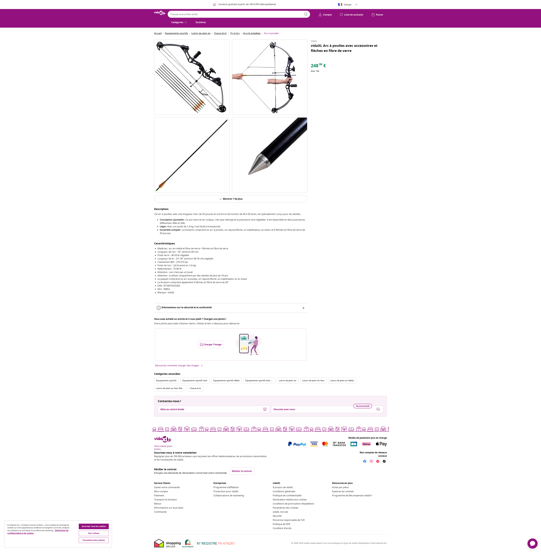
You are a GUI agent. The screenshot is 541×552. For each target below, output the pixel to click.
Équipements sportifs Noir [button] (194, 380)
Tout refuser (94, 533)
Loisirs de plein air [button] (287, 380)
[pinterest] (377, 461)
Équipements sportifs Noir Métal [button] (260, 380)
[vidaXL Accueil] (159, 13)
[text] (318, 66)
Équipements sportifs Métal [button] (226, 380)
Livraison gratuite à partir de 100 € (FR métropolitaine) (247, 4)
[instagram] (371, 461)
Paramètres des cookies (285, 507)
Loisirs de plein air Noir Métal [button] (170, 388)
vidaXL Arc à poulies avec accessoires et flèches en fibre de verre (344, 48)
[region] (58, 534)
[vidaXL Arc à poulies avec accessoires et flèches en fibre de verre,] (191, 77)
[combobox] (239, 14)
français (348, 4)
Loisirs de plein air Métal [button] (342, 380)
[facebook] (364, 461)
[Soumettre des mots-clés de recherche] (306, 14)
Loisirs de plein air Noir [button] (313, 380)
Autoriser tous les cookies (94, 526)
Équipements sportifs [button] (166, 380)
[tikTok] (384, 461)
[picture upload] (248, 344)
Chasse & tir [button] (195, 388)
